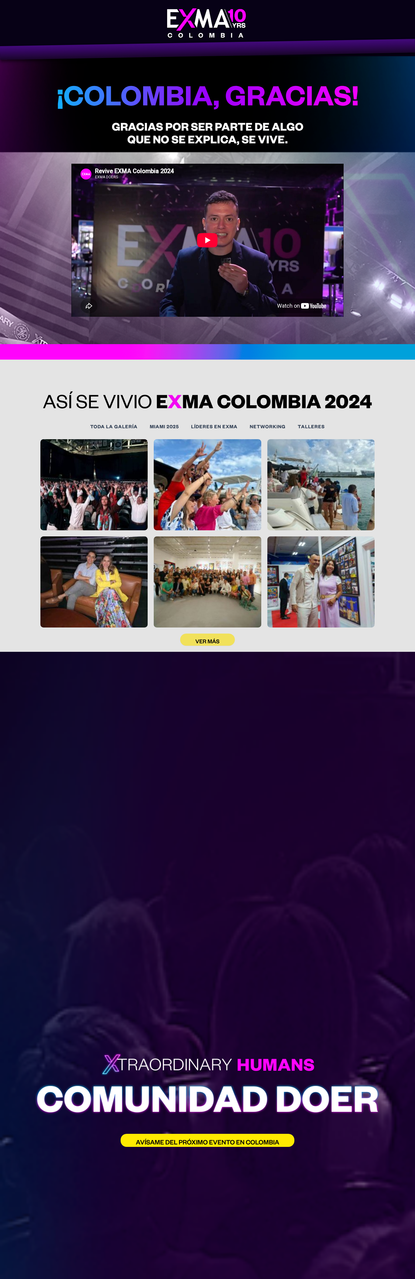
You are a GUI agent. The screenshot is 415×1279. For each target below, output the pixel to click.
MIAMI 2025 (164, 426)
